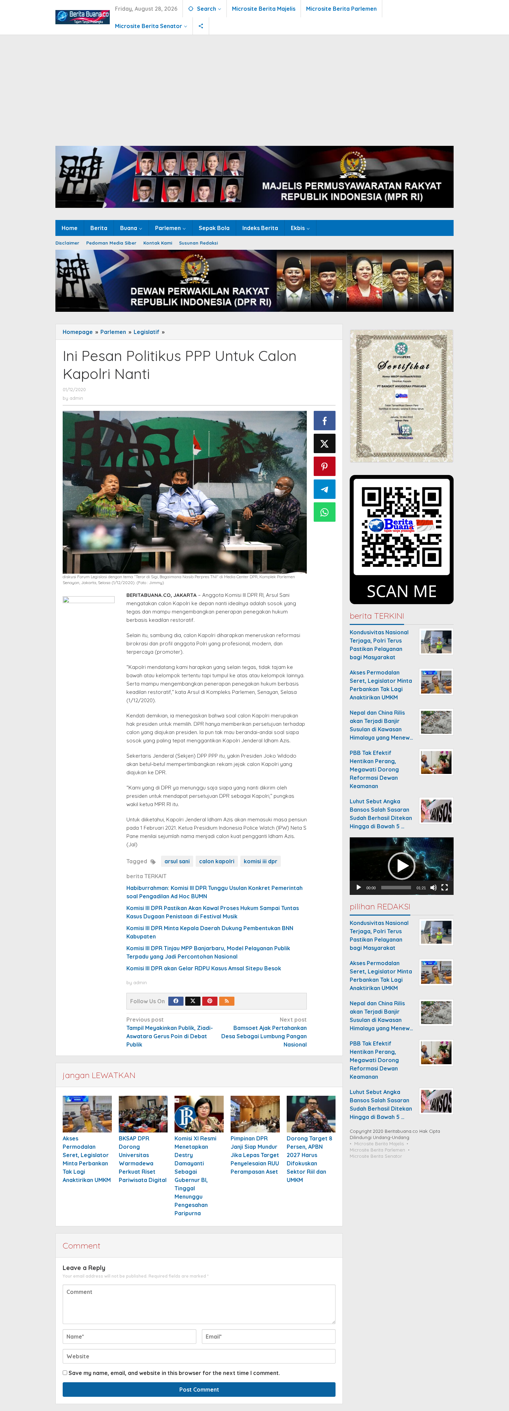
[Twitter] (192, 1001)
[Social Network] (201, 26)
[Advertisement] (254, 86)
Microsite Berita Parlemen (377, 1150)
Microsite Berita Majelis (379, 1144)
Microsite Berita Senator (376, 1156)
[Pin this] (325, 466)
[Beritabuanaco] (82, 16)
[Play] (358, 887)
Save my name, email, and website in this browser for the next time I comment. (174, 1372)
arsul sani (177, 861)
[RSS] (226, 1001)
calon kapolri (216, 861)
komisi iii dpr (260, 861)
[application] (402, 866)
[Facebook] (176, 1001)
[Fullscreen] (444, 887)
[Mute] (433, 887)
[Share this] (325, 420)
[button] (402, 866)
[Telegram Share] (325, 489)
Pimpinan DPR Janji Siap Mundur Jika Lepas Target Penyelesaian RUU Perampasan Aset (255, 1155)
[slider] (396, 888)
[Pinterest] (209, 1001)
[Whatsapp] (325, 512)
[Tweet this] (325, 443)
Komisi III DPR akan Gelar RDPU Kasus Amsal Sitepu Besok (203, 968)
